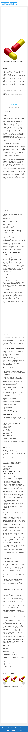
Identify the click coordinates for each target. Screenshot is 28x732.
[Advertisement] (14, 24)
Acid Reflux (10, 90)
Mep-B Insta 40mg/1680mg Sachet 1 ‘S (6, 686)
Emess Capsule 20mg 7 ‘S (14, 686)
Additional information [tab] (14, 107)
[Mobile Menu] (24, 2)
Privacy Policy (11, 727)
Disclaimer (4, 727)
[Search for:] (26, 2)
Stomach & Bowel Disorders (13, 92)
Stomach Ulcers (19, 96)
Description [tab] (14, 104)
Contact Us (23, 727)
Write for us (17, 727)
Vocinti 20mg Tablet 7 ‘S (22, 685)
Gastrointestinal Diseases (16, 94)
